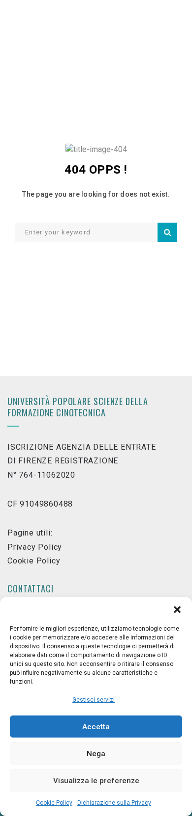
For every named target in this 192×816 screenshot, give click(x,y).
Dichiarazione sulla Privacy (114, 802)
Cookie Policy (54, 802)
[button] (177, 609)
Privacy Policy (34, 547)
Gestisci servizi (93, 699)
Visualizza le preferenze (96, 780)
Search (167, 232)
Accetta (96, 726)
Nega (96, 753)
